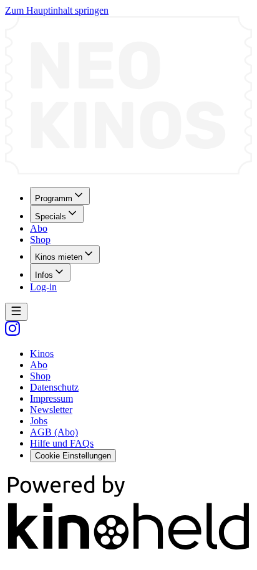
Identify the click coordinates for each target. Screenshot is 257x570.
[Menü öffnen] (16, 312)
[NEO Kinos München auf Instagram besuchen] (12, 332)
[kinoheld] (128, 549)
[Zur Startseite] (128, 96)
